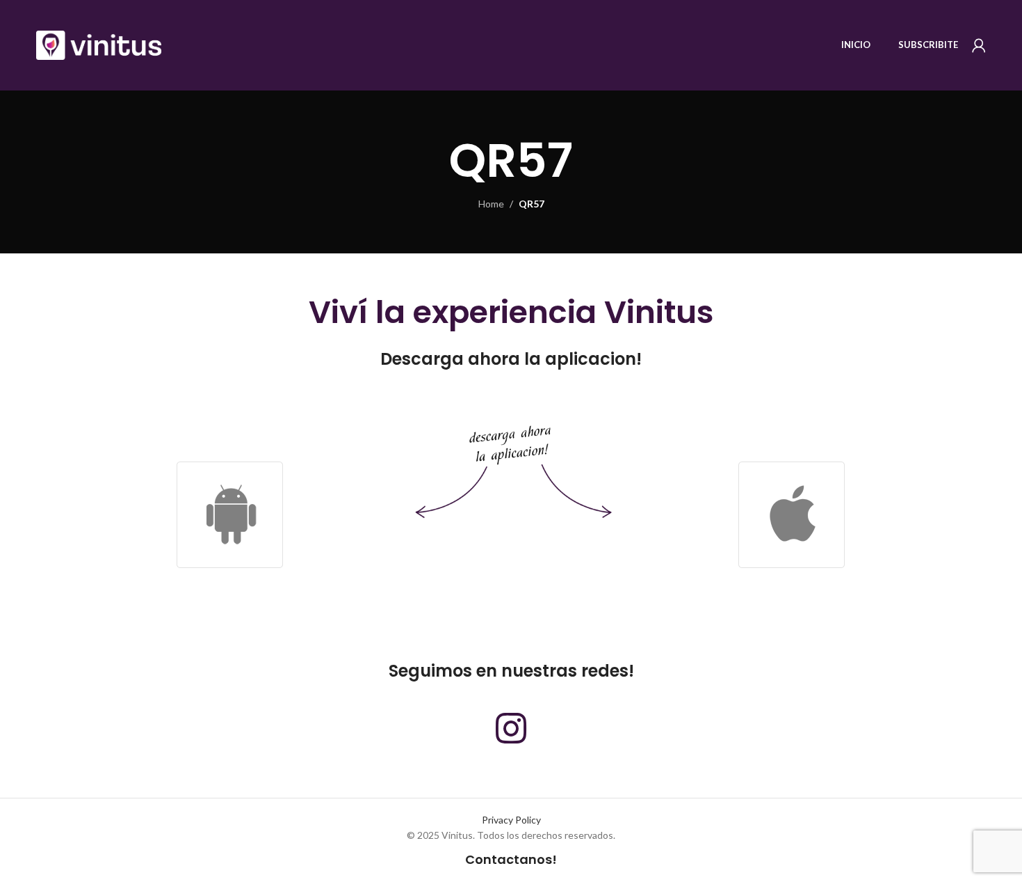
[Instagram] (511, 728)
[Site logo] (98, 44)
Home (491, 204)
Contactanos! (511, 859)
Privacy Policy (511, 820)
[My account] (979, 45)
